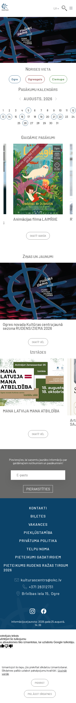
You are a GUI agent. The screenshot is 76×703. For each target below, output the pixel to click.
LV (55, 8)
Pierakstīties (38, 489)
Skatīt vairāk (38, 235)
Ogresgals (35, 79)
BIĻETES (38, 516)
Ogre (14, 79)
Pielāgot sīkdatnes (40, 693)
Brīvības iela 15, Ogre (41, 593)
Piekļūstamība (38, 532)
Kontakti (38, 508)
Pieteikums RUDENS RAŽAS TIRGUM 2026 (36, 567)
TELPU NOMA (38, 549)
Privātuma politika (38, 540)
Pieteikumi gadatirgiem (38, 557)
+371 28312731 (41, 586)
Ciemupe (58, 79)
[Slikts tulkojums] (8, 646)
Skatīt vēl (38, 342)
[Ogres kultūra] (4, 8)
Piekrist (40, 682)
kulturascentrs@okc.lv (41, 579)
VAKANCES (38, 524)
